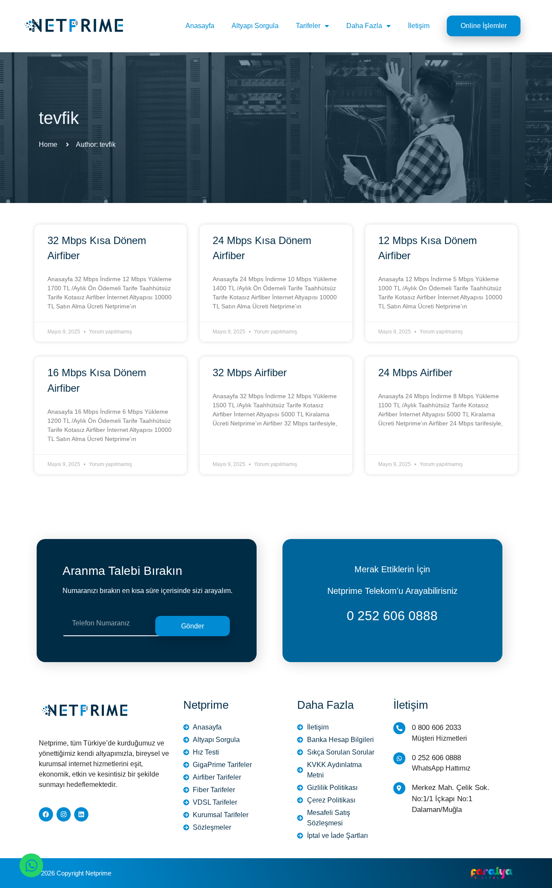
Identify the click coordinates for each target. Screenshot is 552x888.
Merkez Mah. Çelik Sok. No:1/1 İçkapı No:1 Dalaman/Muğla (450, 798)
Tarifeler (308, 25)
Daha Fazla (364, 25)
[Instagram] (63, 814)
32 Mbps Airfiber (250, 372)
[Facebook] (46, 814)
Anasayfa (199, 25)
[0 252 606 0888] (399, 758)
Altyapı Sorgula (255, 25)
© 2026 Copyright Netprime (72, 873)
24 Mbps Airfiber (415, 372)
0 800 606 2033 (436, 727)
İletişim (419, 25)
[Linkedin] (81, 814)
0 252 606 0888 (392, 616)
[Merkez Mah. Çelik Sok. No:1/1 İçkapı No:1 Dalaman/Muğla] (399, 788)
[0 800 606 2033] (399, 728)
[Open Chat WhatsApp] (31, 865)
